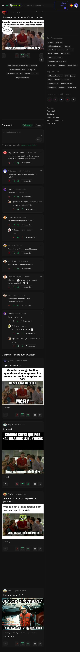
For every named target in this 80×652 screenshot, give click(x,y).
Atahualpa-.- (16, 230)
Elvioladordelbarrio (18, 70)
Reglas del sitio (53, 117)
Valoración (27, 125)
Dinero (62, 87)
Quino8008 (12, 361)
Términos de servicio (55, 120)
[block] (41, 60)
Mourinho (65, 54)
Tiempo (38, 125)
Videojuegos (70, 76)
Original (32, 70)
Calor (68, 46)
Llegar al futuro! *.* (13, 595)
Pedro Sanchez (67, 50)
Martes (62, 65)
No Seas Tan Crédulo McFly (18, 66)
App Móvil (51, 111)
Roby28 (10, 425)
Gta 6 (59, 57)
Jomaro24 (11, 217)
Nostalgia (72, 87)
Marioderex (11, 261)
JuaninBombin (12, 277)
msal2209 (11, 591)
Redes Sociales (67, 83)
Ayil (13, 326)
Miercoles (72, 65)
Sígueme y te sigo (12, 365)
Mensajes (52, 87)
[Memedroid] (6, 5)
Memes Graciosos (55, 46)
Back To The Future (29, 633)
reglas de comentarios (28, 145)
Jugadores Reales (23, 77)
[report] (41, 55)
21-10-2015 (10, 637)
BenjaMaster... (12, 171)
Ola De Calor (53, 50)
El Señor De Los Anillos (57, 61)
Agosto (59, 42)
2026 (51, 42)
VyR (50, 80)
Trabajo (58, 80)
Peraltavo (11, 494)
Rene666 (10, 189)
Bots (36, 73)
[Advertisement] (62, 21)
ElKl (9, 245)
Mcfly (8, 408)
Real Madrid (53, 54)
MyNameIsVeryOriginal (20, 202)
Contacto (50, 114)
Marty (8, 633)
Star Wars (52, 65)
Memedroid (53, 83)
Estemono (11, 295)
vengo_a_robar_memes (16, 152)
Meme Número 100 (15, 73)
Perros (68, 80)
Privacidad (51, 123)
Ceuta (51, 57)
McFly (34, 66)
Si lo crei (7, 429)
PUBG (28, 73)
